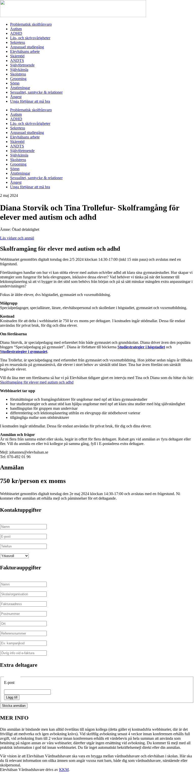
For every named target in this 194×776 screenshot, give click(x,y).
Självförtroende (22, 65)
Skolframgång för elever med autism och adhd (37, 382)
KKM (64, 769)
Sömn (14, 83)
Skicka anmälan (14, 706)
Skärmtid (17, 56)
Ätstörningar (20, 88)
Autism (16, 29)
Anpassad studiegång (27, 47)
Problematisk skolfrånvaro (31, 24)
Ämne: (5, 229)
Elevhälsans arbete (25, 51)
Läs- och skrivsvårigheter (30, 38)
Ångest (15, 97)
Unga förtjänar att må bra (30, 101)
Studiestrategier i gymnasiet (23, 351)
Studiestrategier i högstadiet (141, 347)
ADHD (16, 33)
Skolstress (18, 74)
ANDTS (17, 60)
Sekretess (17, 42)
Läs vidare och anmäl (17, 238)
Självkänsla (19, 69)
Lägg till (11, 697)
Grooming (18, 79)
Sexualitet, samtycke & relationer (36, 92)
